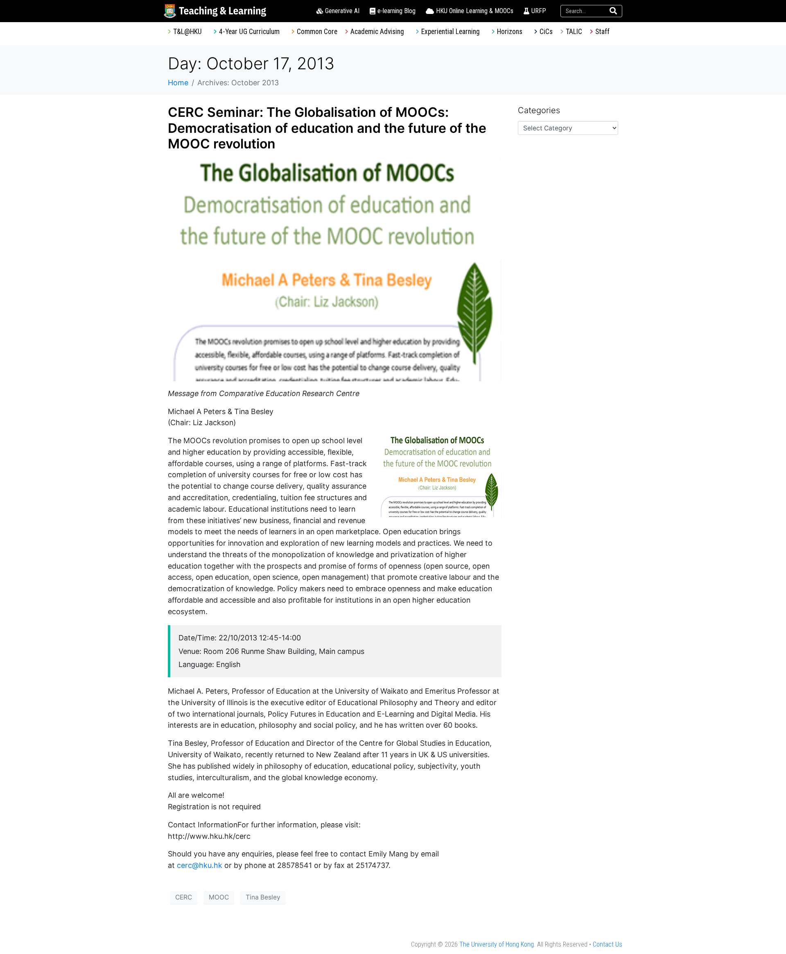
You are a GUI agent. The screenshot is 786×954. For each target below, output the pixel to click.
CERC (183, 897)
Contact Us (607, 944)
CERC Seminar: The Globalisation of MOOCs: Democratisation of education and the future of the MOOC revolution (327, 128)
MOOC (219, 897)
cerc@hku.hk (199, 865)
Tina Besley (263, 897)
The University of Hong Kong (496, 944)
